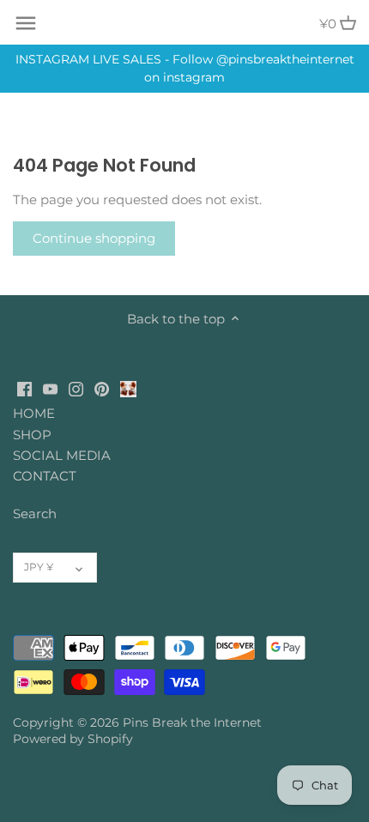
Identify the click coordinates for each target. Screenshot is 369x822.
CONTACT (44, 476)
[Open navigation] (26, 23)
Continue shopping (94, 238)
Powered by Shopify (73, 739)
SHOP (32, 434)
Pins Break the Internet (192, 722)
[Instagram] (76, 387)
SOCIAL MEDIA (62, 455)
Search (35, 513)
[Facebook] (24, 387)
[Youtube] (50, 387)
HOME (34, 413)
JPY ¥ (38, 566)
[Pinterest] (101, 387)
